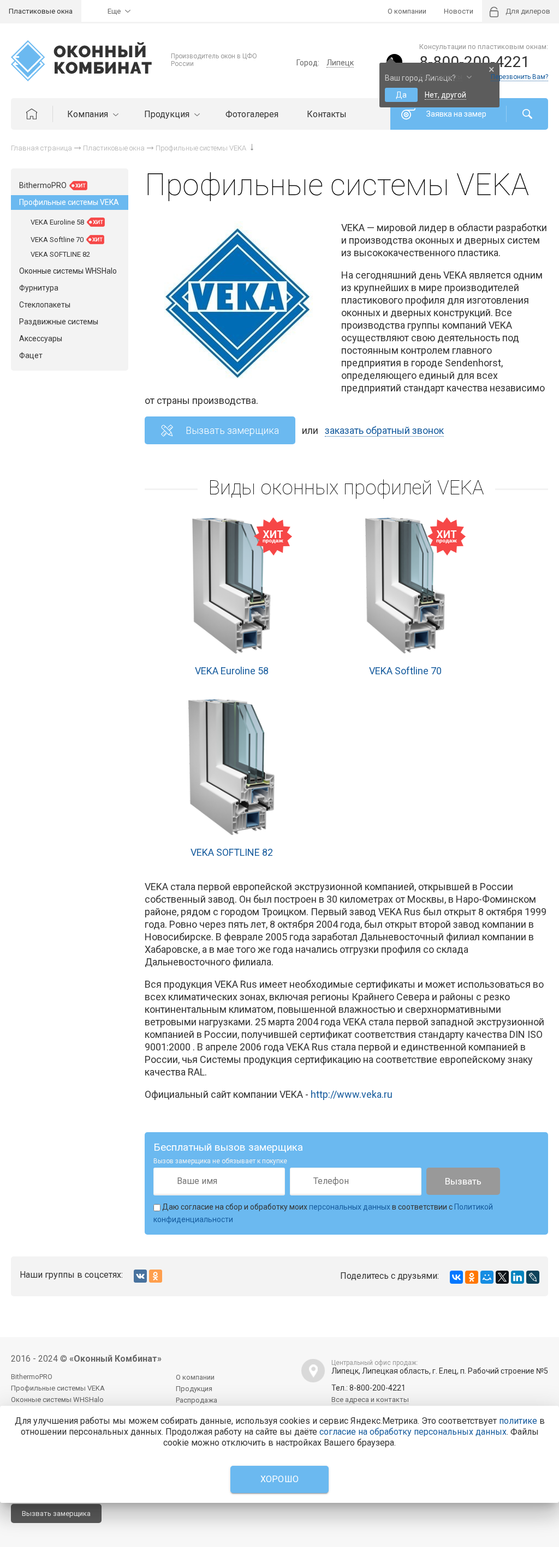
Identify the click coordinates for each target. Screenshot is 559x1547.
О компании (407, 11)
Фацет (31, 355)
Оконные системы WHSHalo (68, 271)
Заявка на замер (456, 114)
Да (401, 94)
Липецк (340, 62)
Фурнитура (38, 287)
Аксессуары (40, 338)
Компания (88, 114)
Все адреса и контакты (370, 1399)
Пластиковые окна (41, 11)
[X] (502, 1277)
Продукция (168, 114)
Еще (114, 11)
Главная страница (41, 148)
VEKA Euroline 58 (232, 670)
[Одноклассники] (471, 1277)
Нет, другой (445, 94)
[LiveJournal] (532, 1277)
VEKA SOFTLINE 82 (232, 852)
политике (518, 1421)
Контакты (327, 114)
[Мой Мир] (486, 1277)
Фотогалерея (251, 114)
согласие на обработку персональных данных (413, 1432)
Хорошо (279, 1479)
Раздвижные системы (58, 321)
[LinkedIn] (517, 1277)
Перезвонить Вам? (519, 77)
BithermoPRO (43, 185)
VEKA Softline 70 (405, 670)
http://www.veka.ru (352, 1094)
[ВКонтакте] (456, 1277)
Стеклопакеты (44, 304)
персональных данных (349, 1206)
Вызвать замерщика (232, 430)
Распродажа (196, 1400)
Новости (458, 11)
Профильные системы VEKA (69, 202)
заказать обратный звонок (384, 430)
